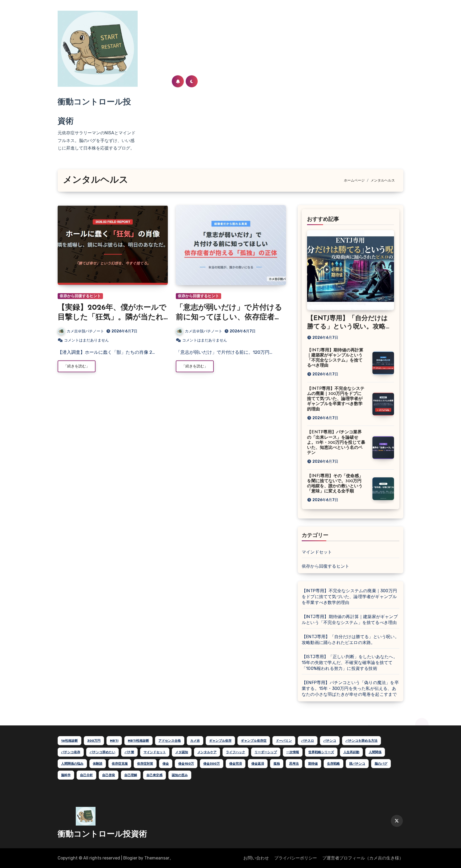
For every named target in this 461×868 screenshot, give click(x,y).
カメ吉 (195, 741)
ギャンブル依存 (220, 741)
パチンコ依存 (70, 752)
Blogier (130, 858)
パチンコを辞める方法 (361, 741)
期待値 (313, 763)
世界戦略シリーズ (321, 752)
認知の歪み (180, 775)
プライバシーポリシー (295, 858)
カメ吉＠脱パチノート (85, 331)
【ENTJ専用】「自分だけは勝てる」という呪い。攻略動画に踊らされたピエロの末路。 (350, 639)
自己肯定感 (154, 775)
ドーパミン (284, 741)
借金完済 (235, 763)
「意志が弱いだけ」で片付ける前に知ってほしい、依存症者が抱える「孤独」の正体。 (229, 317)
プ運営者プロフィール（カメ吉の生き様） (362, 858)
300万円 (94, 741)
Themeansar (156, 858)
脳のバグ (381, 763)
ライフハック (235, 752)
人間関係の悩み (72, 763)
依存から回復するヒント (80, 296)
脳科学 (66, 775)
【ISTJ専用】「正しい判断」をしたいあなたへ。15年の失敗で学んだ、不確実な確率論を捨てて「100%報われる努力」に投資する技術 (350, 662)
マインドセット (317, 552)
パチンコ (329, 741)
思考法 (294, 763)
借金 (165, 763)
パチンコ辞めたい (102, 752)
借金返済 (257, 763)
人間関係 (375, 752)
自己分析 (86, 775)
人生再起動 (351, 752)
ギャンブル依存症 (254, 741)
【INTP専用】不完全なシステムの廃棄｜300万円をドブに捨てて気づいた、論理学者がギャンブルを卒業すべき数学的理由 (335, 399)
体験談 (97, 763)
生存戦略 (333, 763)
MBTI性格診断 (138, 741)
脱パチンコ (357, 763)
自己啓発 (108, 775)
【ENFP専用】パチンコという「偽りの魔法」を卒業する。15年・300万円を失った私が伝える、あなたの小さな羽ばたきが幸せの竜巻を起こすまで (350, 688)
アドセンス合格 (169, 741)
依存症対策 (145, 763)
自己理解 (130, 775)
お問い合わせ (256, 858)
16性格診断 (69, 741)
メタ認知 (181, 752)
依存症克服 (120, 763)
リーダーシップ (266, 752)
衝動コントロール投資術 (102, 834)
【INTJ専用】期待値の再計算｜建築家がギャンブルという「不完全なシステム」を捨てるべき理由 (350, 619)
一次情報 (292, 752)
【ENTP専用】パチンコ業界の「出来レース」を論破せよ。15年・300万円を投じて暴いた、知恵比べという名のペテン (336, 442)
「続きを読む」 (76, 366)
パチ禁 (129, 752)
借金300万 (211, 763)
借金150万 (186, 763)
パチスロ (307, 741)
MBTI (114, 741)
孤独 (276, 763)
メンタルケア (207, 752)
